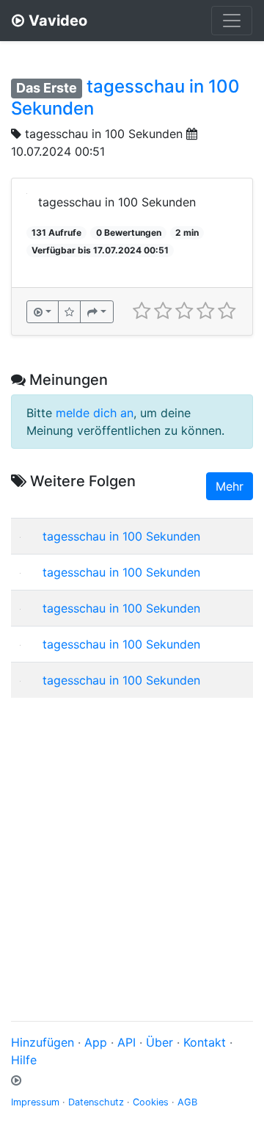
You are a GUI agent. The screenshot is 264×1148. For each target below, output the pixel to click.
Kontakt (204, 1042)
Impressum (35, 1102)
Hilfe (24, 1060)
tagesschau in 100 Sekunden (104, 133)
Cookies (151, 1102)
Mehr (229, 486)
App (95, 1042)
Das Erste (46, 87)
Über (159, 1042)
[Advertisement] (132, 842)
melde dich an (94, 412)
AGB (187, 1102)
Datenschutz (96, 1102)
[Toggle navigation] (231, 20)
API (126, 1042)
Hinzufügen (42, 1042)
